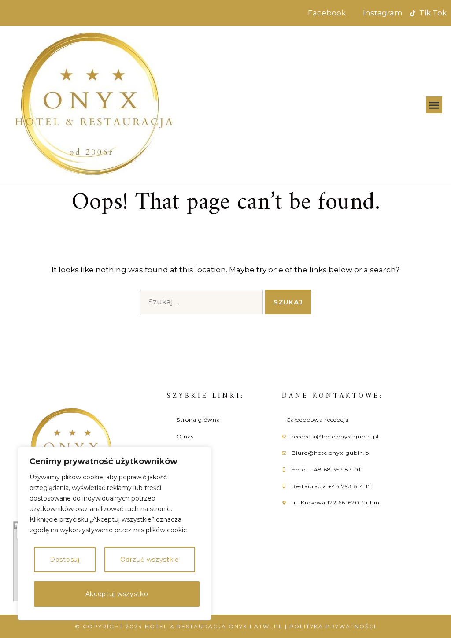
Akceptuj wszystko (116, 594)
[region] (114, 533)
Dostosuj (65, 560)
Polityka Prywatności (332, 626)
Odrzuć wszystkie (149, 560)
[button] (434, 104)
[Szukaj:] (201, 302)
